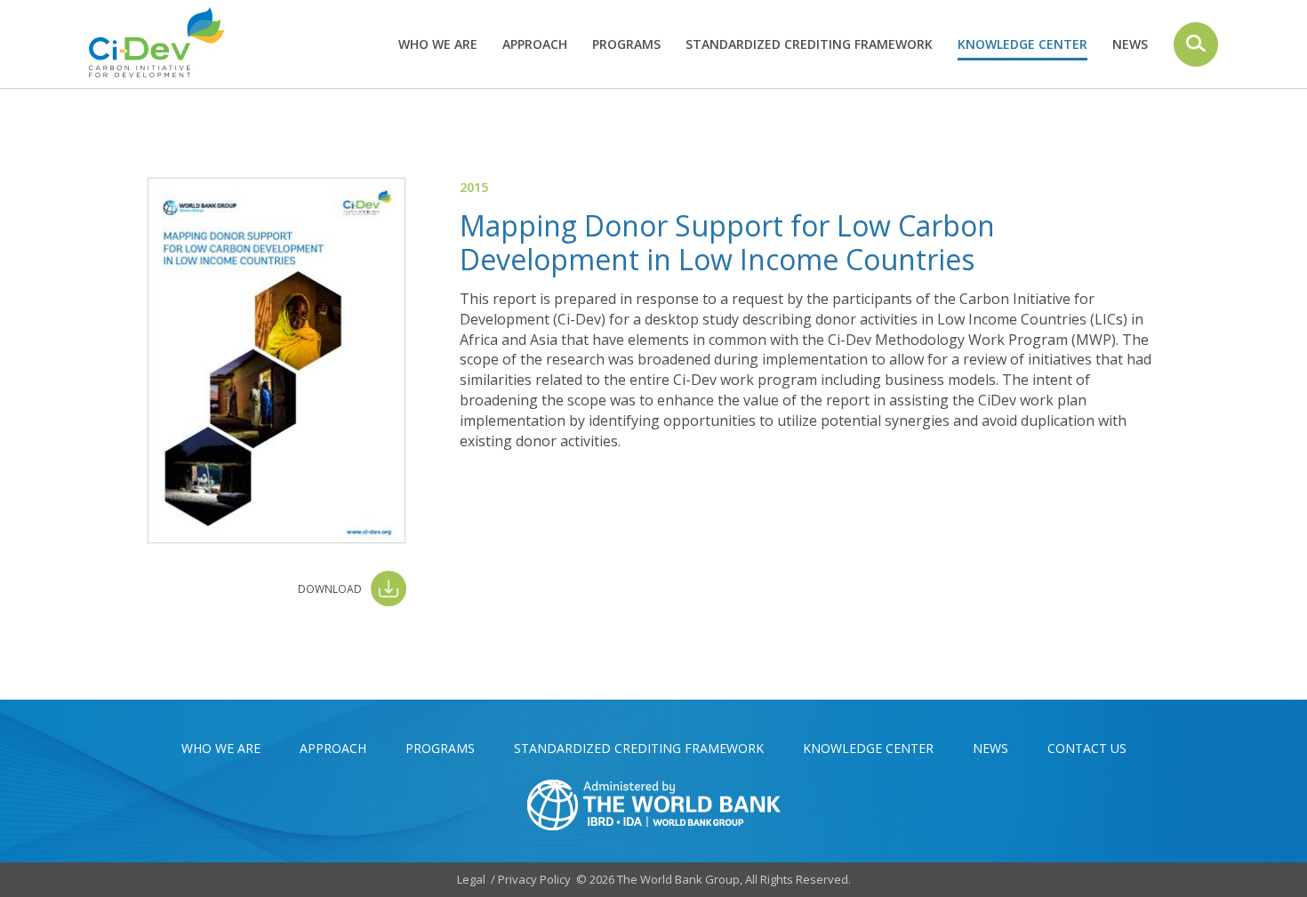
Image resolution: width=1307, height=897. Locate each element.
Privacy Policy (534, 879)
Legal (471, 879)
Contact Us (1087, 748)
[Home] (163, 42)
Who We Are (437, 44)
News (1130, 44)
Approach (534, 44)
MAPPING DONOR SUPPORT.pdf (352, 588)
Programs (626, 44)
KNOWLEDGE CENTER (1022, 44)
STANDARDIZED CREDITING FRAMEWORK (809, 44)
